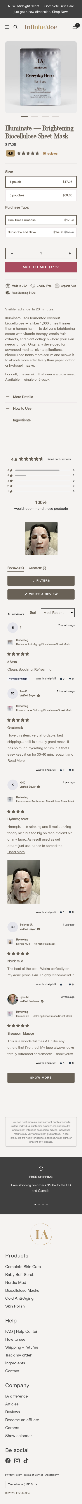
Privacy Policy (13, 1474)
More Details (23, 397)
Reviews (12, 1412)
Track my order (18, 1355)
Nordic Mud (15, 1282)
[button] (24, 116)
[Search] (15, 27)
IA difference (16, 1396)
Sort (33, 612)
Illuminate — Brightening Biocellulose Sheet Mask (45, 801)
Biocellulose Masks (22, 1290)
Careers (12, 1427)
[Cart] (74, 27)
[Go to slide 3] (43, 1204)
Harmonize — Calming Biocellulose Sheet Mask (44, 710)
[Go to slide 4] (47, 1204)
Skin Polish (15, 1306)
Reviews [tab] (15, 569)
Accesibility (52, 1474)
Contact (12, 1371)
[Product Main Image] (41, 77)
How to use (15, 1339)
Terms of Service (33, 1474)
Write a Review (50, 596)
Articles (12, 1404)
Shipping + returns (21, 1347)
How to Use (22, 408)
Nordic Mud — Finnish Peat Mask (35, 943)
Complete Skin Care (23, 1266)
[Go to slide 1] (35, 1204)
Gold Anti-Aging (19, 1298)
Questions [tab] (37, 569)
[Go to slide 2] (39, 1204)
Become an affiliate (22, 1420)
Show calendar (18, 1435)
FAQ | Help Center (21, 1331)
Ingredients (22, 420)
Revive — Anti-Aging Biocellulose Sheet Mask (43, 644)
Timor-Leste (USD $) (20, 1484)
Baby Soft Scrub (20, 1274)
